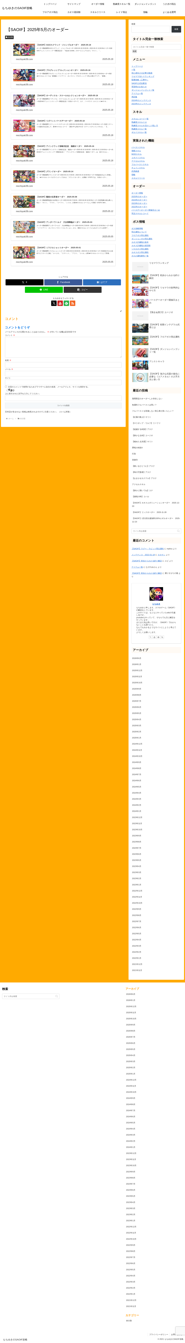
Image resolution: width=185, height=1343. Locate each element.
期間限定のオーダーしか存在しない (147, 399)
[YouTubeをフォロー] (60, 303)
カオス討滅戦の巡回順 (141, 245)
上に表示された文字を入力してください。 (23, 393)
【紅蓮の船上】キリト (141, 417)
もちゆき (156, 604)
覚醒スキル (136, 151)
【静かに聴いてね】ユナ (142, 490)
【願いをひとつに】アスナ (143, 466)
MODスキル (137, 154)
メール (9, 369)
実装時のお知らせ (139, 87)
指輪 (133, 174)
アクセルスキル (138, 161)
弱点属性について (139, 232)
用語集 (134, 97)
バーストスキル (138, 147)
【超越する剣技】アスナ (142, 429)
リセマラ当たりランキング (143, 76)
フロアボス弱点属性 (140, 235)
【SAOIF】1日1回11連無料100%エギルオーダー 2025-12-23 (156, 520)
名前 (8, 360)
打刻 (134, 454)
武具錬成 (135, 171)
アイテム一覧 (137, 93)
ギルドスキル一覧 (139, 132)
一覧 (133, 70)
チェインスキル (138, 168)
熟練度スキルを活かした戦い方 (145, 125)
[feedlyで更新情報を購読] (66, 303)
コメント (10, 335)
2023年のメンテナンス (141, 104)
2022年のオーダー (139, 207)
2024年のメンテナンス (141, 100)
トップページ (137, 66)
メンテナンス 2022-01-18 (143, 555)
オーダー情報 (137, 193)
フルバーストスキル (140, 164)
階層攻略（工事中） (140, 80)
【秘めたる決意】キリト (142, 441)
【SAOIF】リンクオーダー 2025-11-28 (149, 512)
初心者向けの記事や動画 (142, 73)
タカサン (161, 555)
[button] (83, 290)
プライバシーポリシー (158, 1334)
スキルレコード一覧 (140, 119)
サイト (8, 378)
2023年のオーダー (139, 203)
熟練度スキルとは (139, 122)
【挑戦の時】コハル (140, 496)
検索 (133, 24)
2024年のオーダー (139, 200)
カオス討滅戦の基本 (140, 242)
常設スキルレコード (140, 213)
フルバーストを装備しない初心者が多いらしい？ (153, 411)
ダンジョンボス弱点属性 (142, 239)
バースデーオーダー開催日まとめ (146, 210)
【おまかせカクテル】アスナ (144, 478)
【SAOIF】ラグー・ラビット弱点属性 (148, 549)
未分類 (10, 37)
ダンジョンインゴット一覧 (143, 90)
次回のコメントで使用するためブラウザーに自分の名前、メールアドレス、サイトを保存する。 (49, 387)
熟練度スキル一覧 (139, 129)
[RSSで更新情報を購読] (72, 303)
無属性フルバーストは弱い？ (144, 405)
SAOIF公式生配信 (139, 83)
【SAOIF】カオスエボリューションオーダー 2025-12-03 (156, 504)
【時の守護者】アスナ (141, 472)
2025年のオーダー (139, 196)
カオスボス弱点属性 (140, 252)
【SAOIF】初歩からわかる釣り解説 (147, 561)
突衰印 (135, 460)
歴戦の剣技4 (137, 448)
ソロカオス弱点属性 (140, 249)
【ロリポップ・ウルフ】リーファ (146, 423)
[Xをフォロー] (54, 303)
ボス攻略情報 (137, 228)
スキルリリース (138, 178)
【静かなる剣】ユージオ (142, 435)
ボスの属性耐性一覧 (140, 256)
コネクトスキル (138, 158)
